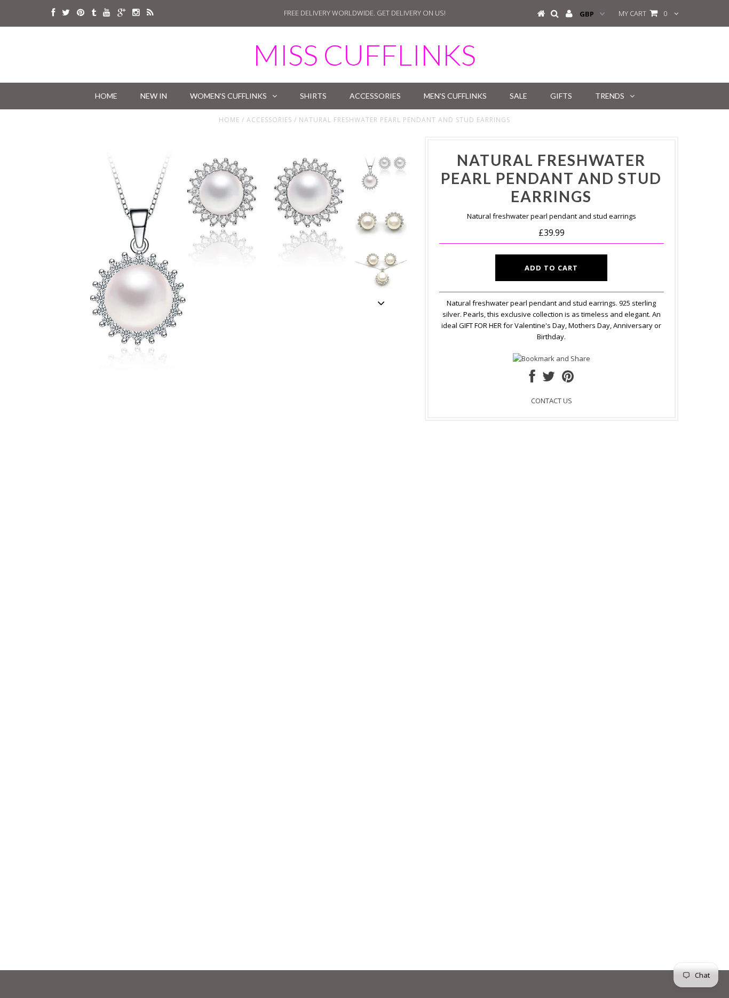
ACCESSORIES (375, 95)
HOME (106, 95)
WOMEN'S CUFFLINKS (228, 95)
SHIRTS (313, 95)
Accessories (269, 119)
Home (229, 119)
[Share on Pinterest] (568, 379)
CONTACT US (551, 400)
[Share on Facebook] (532, 379)
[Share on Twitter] (548, 379)
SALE (518, 95)
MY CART (643, 13)
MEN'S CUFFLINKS (455, 95)
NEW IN (153, 95)
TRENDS (609, 95)
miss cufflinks (364, 54)
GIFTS (561, 95)
